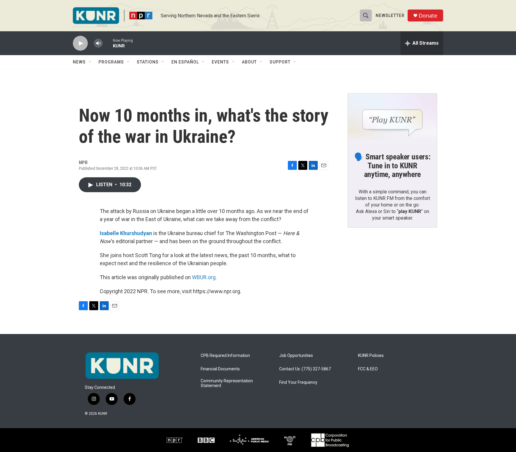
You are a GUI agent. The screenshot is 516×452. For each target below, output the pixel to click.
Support (280, 62)
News (79, 62)
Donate (428, 16)
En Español (185, 62)
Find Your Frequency (298, 382)
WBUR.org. (204, 277)
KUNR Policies (371, 355)
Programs (111, 62)
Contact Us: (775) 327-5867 (305, 369)
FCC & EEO (368, 369)
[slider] (108, 43)
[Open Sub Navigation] (90, 62)
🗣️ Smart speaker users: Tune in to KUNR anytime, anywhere (392, 165)
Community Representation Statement (227, 383)
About (249, 62)
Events (220, 62)
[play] (80, 43)
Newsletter (390, 15)
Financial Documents (220, 369)
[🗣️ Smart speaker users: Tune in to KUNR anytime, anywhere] (392, 119)
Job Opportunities (296, 355)
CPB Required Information (225, 355)
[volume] (98, 43)
